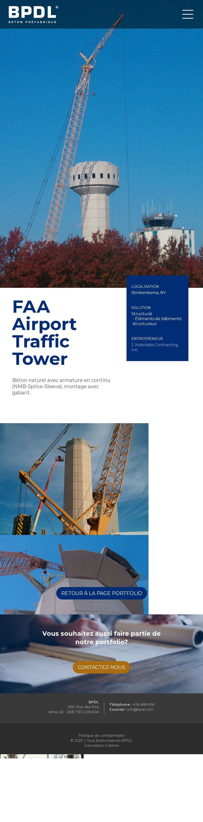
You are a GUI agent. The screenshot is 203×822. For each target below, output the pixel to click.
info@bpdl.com (140, 709)
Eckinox (112, 745)
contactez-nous (101, 667)
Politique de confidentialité (101, 735)
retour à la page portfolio (101, 593)
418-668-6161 (144, 704)
